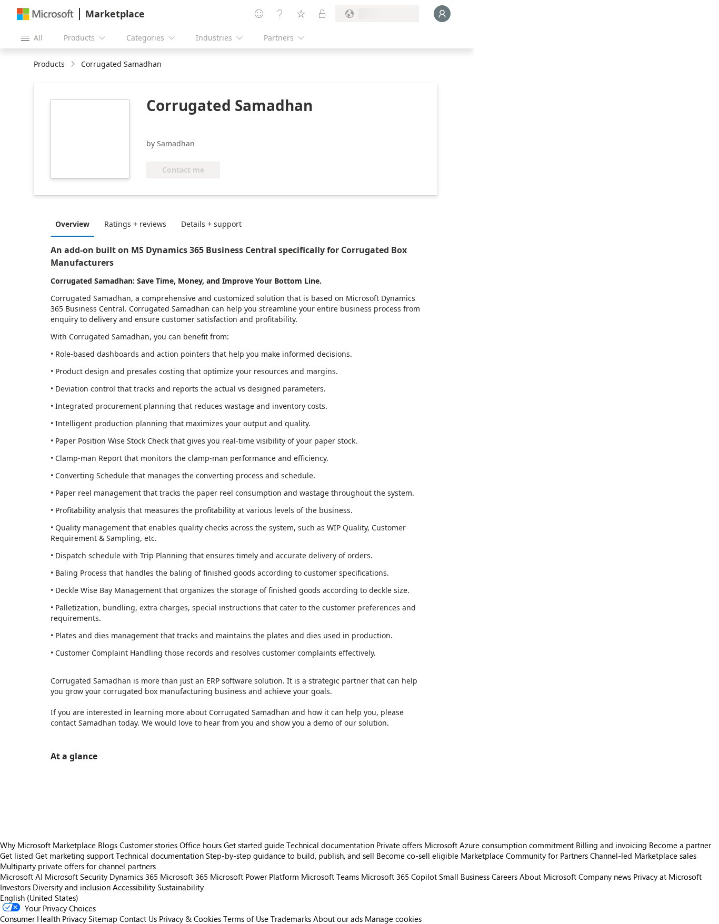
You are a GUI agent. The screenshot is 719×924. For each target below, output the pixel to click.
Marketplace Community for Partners (524, 855)
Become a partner (680, 845)
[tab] (75, 223)
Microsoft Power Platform (254, 876)
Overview (72, 224)
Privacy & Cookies (190, 918)
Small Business (464, 876)
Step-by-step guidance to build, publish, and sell (290, 855)
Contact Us (138, 918)
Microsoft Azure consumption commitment (500, 845)
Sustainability (180, 887)
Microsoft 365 (184, 876)
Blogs (107, 845)
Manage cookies (393, 918)
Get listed (16, 855)
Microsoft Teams (330, 876)
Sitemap (102, 918)
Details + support (211, 224)
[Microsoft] (45, 14)
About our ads (338, 918)
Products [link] (49, 64)
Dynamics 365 (133, 876)
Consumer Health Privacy (43, 918)
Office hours (200, 845)
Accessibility (134, 887)
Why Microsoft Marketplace (48, 845)
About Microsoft (548, 876)
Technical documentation (330, 845)
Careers (504, 876)
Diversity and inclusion (72, 887)
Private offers (399, 845)
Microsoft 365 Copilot (399, 876)
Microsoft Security (76, 876)
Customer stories (148, 845)
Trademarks (291, 918)
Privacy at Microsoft (667, 876)
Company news (604, 876)
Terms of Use (245, 918)
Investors (15, 887)
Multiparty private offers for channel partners (78, 866)
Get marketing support (74, 855)
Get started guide (254, 845)
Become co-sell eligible (417, 855)
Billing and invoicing (611, 845)
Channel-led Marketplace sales (643, 855)
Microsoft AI (21, 876)
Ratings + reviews (135, 224)
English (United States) (39, 897)
